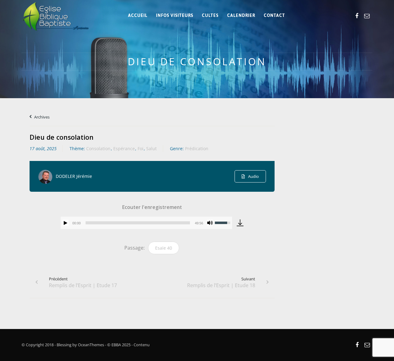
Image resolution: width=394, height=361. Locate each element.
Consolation (98, 148)
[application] (146, 223)
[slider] (138, 222)
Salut (151, 148)
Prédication (196, 148)
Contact (274, 15)
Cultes (210, 15)
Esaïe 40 (163, 248)
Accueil (137, 15)
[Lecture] (65, 223)
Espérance (124, 148)
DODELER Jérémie (74, 176)
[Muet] (210, 223)
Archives (41, 117)
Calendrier (241, 15)
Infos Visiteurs (174, 15)
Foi (140, 148)
